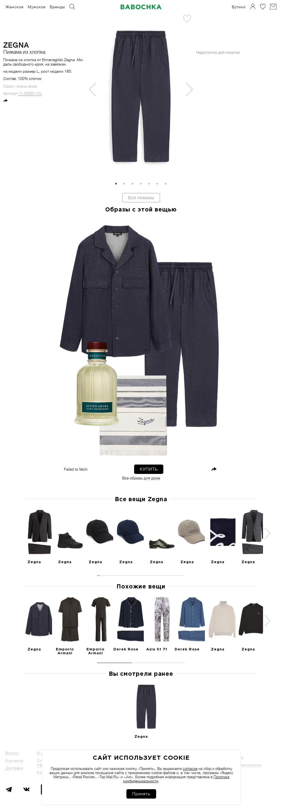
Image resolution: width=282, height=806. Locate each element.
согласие (190, 769)
